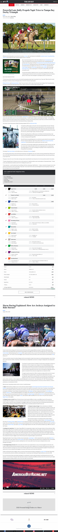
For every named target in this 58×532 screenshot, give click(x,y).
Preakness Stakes (11, 421)
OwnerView (46, 4)
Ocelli (21, 395)
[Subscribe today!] (11, 66)
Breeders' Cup (28, 4)
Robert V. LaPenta (35, 229)
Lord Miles (45, 67)
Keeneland (30, 151)
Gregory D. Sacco (14, 261)
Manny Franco (41, 394)
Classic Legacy (25, 67)
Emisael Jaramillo (14, 197)
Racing (4, 15)
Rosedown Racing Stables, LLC (37, 254)
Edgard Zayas (5, 396)
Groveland (13, 233)
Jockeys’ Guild (43, 451)
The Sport (29, 2)
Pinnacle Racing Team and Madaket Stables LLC (40, 260)
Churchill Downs (26, 64)
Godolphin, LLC (34, 235)
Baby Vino (51, 438)
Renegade (31, 391)
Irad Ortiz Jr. (8, 392)
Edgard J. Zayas (14, 229)
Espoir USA (20, 424)
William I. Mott (14, 205)
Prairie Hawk (34, 67)
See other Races (29, 292)
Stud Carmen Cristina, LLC (36, 241)
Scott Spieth (13, 222)
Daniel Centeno (14, 235)
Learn (41, 4)
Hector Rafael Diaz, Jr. (15, 260)
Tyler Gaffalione (49, 391)
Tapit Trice (5, 57)
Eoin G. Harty (14, 236)
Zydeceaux (13, 239)
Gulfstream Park (33, 123)
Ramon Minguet (14, 243)
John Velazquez (47, 420)
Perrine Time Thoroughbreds (37, 248)
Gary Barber (34, 197)
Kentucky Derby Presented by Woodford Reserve (46, 62)
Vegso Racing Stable (35, 216)
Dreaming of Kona (25, 68)
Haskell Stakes (11, 424)
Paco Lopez (13, 216)
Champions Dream (15, 252)
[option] (12, 519)
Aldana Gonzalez (14, 224)
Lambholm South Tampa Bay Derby (47, 56)
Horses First (35, 4)
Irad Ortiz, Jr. (13, 203)
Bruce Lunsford (34, 203)
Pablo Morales (13, 248)
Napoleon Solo (20, 421)
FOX (53, 354)
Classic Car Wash (43, 65)
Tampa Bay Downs (48, 59)
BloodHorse (12, 17)
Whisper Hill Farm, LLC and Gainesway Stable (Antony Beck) (42, 191)
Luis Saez (25, 56)
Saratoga (20, 353)
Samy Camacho (14, 210)
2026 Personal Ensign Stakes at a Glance (29, 507)
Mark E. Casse (14, 198)
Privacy (28, 528)
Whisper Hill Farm (6, 83)
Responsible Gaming (39, 528)
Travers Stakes (5, 353)
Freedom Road (14, 258)
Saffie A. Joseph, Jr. (15, 211)
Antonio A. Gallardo (14, 254)
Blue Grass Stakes (11, 151)
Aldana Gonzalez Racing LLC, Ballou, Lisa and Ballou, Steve (42, 222)
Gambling (22, 4)
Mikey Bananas (14, 245)
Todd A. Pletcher (14, 192)
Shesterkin (13, 226)
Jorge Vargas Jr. (31, 438)
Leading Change (31, 394)
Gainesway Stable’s (15, 83)
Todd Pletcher (25, 116)
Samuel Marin (13, 241)
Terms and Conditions (32, 528)
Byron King (13, 16)
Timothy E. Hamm (14, 249)
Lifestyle (17, 4)
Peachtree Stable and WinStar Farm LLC (38, 210)
